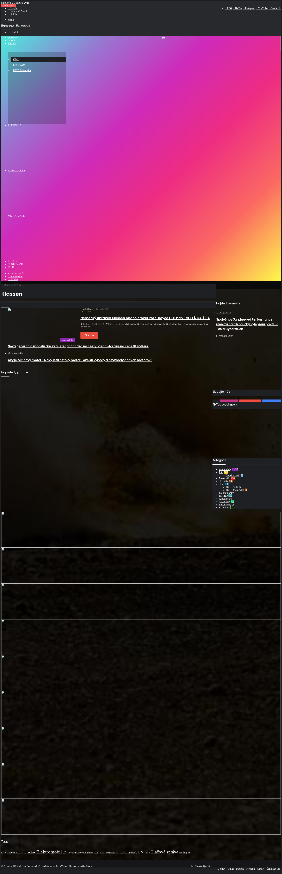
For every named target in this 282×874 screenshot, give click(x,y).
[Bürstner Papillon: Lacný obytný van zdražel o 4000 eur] (141, 745)
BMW (3, 853)
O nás (231, 868)
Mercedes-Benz (121, 853)
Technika (15, 125)
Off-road (131, 853)
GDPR (260, 868)
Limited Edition (100, 853)
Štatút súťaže (273, 868)
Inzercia (240, 868)
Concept (11, 852)
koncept (80, 852)
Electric (30, 852)
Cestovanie (16, 264)
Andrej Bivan (87, 309)
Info (11, 267)
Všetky (16, 59)
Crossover (20, 853)
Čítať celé (89, 335)
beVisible (63, 866)
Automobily (16, 170)
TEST (147, 852)
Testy (12, 43)
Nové (11, 40)
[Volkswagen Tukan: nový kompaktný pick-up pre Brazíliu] (141, 781)
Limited (89, 852)
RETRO (12, 261)
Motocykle (16, 215)
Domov (13, 37)
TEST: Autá (19, 64)
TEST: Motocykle (22, 70)
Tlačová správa (164, 852)
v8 (189, 852)
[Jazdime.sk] (15, 25)
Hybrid (72, 852)
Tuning (183, 852)
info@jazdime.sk (85, 866)
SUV (139, 852)
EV (65, 852)
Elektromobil (49, 851)
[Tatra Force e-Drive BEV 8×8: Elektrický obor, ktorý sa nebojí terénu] (141, 637)
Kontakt (250, 868)
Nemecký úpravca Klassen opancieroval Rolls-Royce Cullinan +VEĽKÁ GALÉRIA (145, 318)
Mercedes (110, 852)
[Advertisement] (246, 367)
